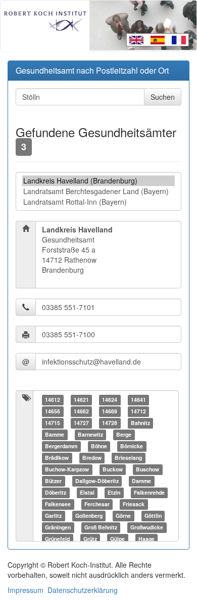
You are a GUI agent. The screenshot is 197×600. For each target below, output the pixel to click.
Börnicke (131, 446)
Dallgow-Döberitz (97, 481)
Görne (123, 515)
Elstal (87, 492)
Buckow (113, 469)
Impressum (25, 590)
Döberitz (55, 492)
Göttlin (153, 515)
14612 (52, 399)
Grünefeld (57, 539)
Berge (123, 434)
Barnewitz (90, 434)
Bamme (54, 434)
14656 (52, 411)
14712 (138, 411)
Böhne (99, 446)
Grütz (90, 539)
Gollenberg (89, 515)
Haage (146, 539)
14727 (81, 423)
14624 (109, 399)
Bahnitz (140, 423)
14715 (52, 423)
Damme (141, 481)
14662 (81, 411)
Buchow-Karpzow (67, 469)
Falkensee (58, 504)
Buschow (147, 469)
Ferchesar (97, 504)
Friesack (133, 504)
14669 (109, 411)
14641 (138, 399)
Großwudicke (146, 527)
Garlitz (53, 515)
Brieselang (128, 457)
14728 (109, 423)
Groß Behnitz (100, 527)
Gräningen (58, 527)
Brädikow (57, 457)
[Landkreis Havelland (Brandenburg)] (98, 180)
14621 (81, 399)
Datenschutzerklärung (82, 590)
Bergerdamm (61, 446)
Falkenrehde (149, 492)
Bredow (92, 457)
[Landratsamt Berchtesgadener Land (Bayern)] (98, 191)
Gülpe (117, 539)
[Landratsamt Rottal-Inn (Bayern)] (98, 202)
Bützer (53, 481)
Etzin (114, 492)
